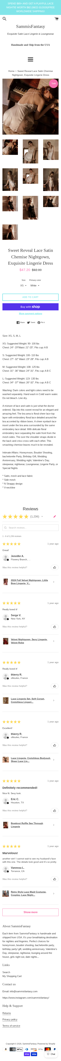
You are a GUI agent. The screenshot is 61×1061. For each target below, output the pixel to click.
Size (24, 280)
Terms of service (11, 1025)
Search (6, 972)
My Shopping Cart (12, 976)
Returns (6, 1013)
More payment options (30, 313)
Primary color (35, 280)
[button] (42, 516)
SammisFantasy (30, 26)
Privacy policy (9, 1019)
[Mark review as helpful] (55, 567)
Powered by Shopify (46, 1044)
